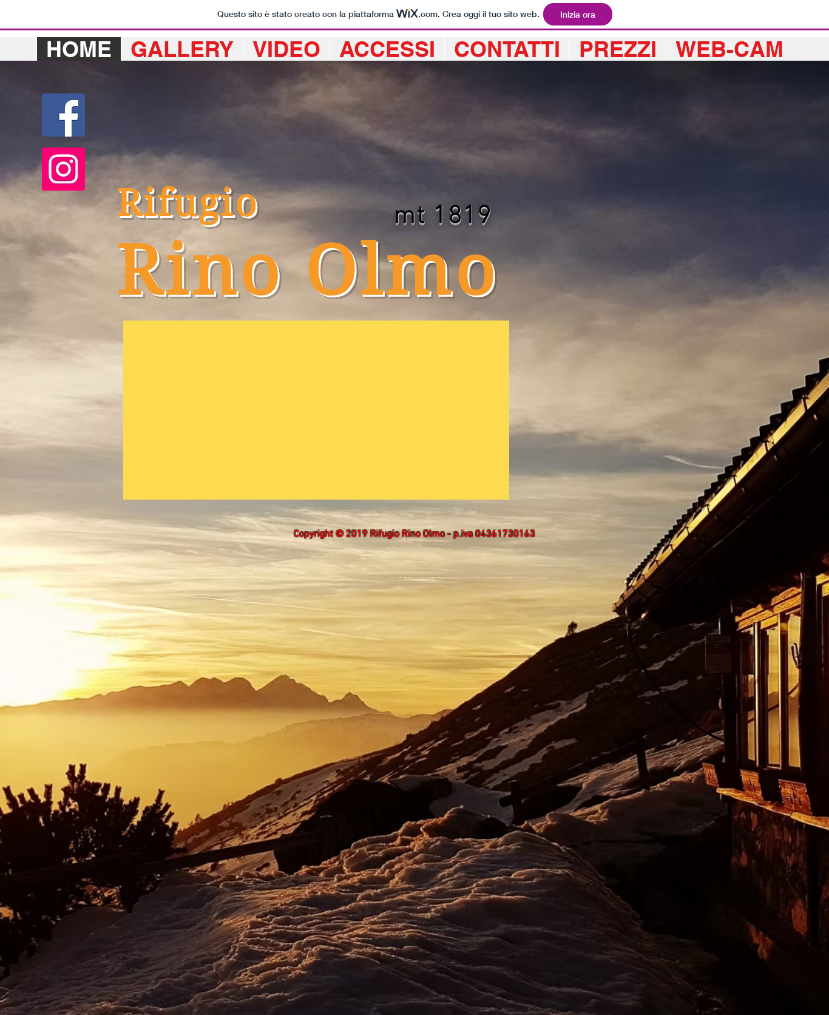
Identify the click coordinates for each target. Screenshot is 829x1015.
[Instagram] (63, 169)
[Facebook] (63, 115)
